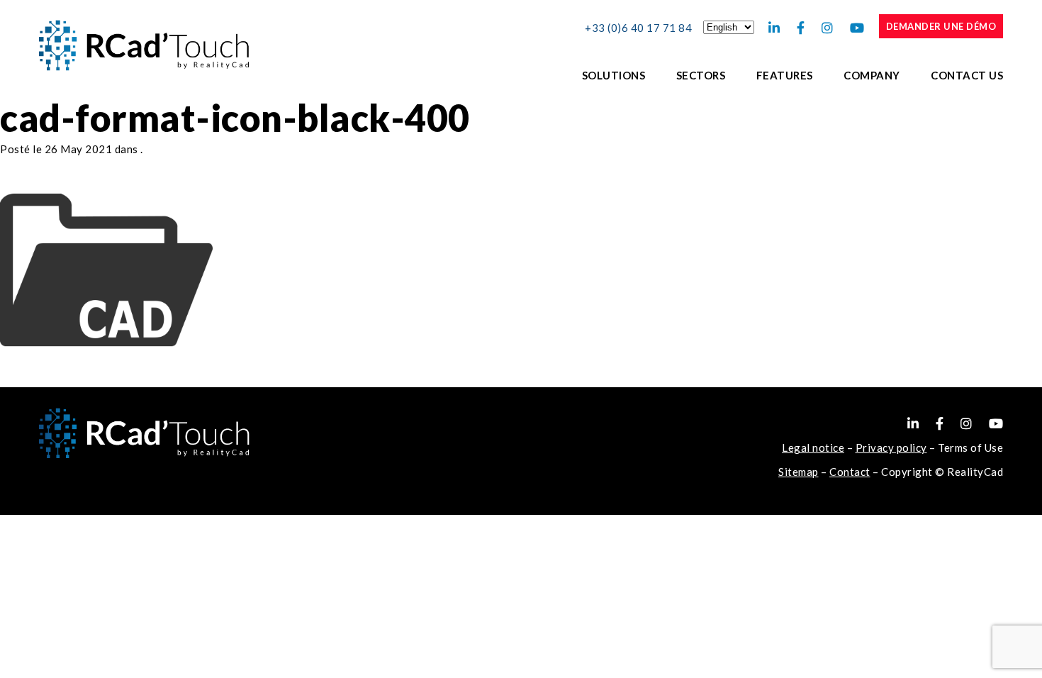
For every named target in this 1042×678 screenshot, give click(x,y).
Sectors (701, 75)
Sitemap (798, 471)
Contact (849, 471)
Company (872, 75)
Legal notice (813, 447)
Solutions (614, 75)
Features (784, 75)
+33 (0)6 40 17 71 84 (638, 27)
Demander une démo (941, 26)
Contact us (967, 75)
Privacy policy (891, 447)
